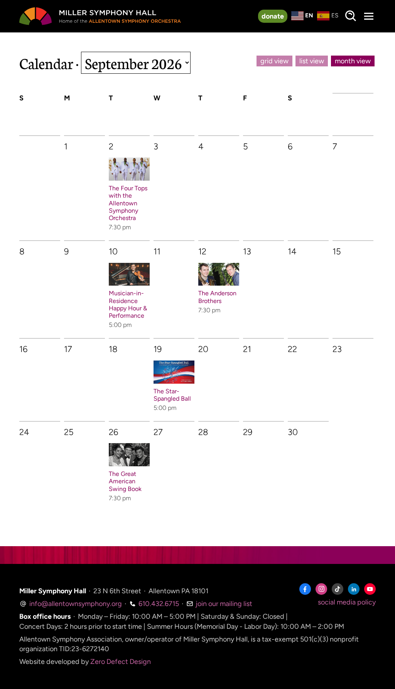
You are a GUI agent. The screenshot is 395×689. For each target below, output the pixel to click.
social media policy (347, 602)
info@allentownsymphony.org (75, 603)
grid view (274, 61)
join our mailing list (223, 603)
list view (311, 61)
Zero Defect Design (120, 661)
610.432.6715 (158, 603)
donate (273, 16)
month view (353, 61)
